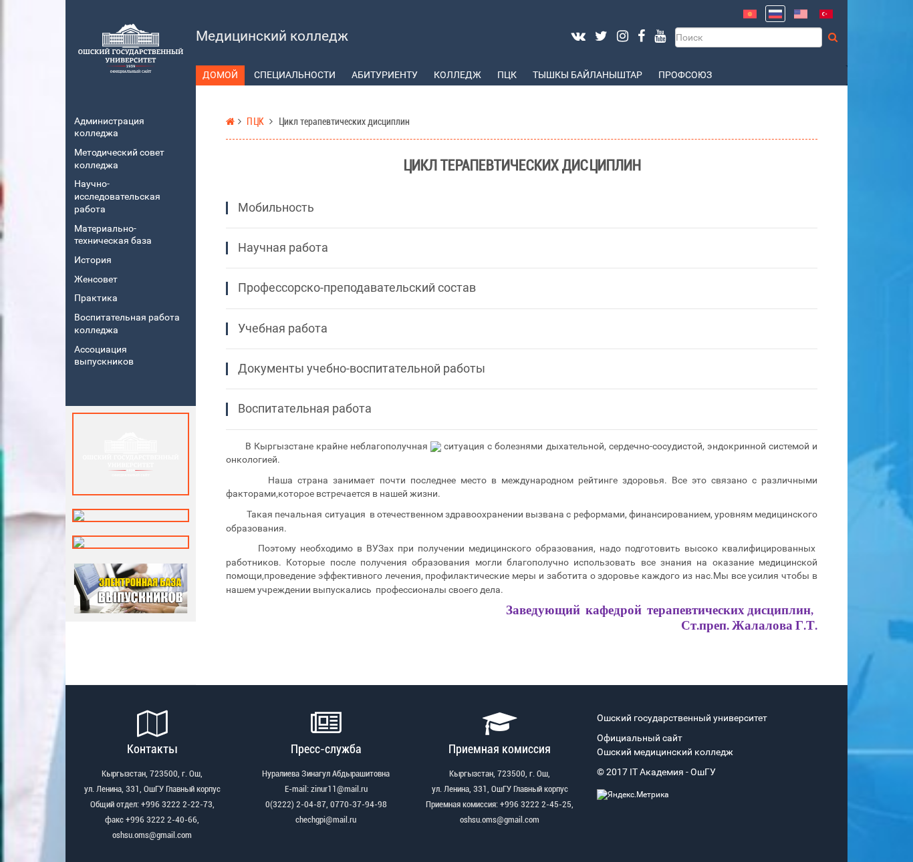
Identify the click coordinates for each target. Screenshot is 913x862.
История (93, 260)
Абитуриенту (385, 75)
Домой (220, 75)
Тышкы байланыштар (587, 75)
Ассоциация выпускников (104, 356)
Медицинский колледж (272, 36)
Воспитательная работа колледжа (127, 324)
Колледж (457, 75)
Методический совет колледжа (119, 159)
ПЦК (507, 75)
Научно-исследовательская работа (117, 196)
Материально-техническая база (113, 235)
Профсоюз (685, 75)
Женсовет (96, 279)
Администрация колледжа (109, 128)
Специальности (295, 75)
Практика (96, 298)
